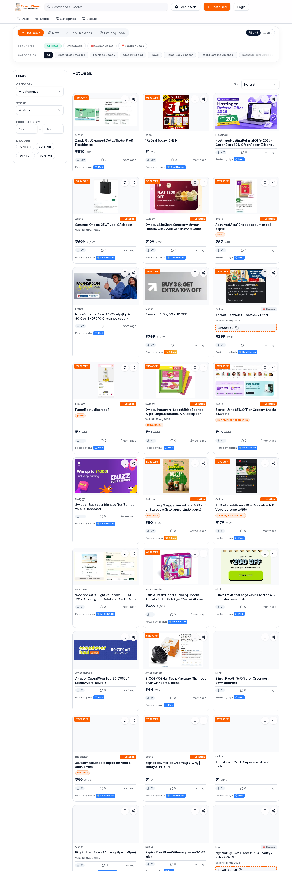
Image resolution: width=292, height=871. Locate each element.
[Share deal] (133, 99)
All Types (52, 45)
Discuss (92, 19)
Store (21, 103)
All (48, 54)
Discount (24, 140)
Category (24, 84)
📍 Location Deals (132, 45)
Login (241, 7)
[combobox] (40, 91)
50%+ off (25, 155)
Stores (44, 19)
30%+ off (45, 146)
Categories (68, 19)
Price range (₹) (28, 122)
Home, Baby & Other (180, 54)
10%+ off (25, 146)
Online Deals (74, 45)
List (269, 32)
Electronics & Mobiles (71, 54)
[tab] (31, 32)
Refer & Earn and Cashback (217, 54)
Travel (155, 54)
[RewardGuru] (27, 7)
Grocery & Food (133, 54)
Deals (25, 19)
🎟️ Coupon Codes (102, 45)
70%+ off (46, 155)
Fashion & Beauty (104, 54)
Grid (255, 32)
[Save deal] (125, 99)
